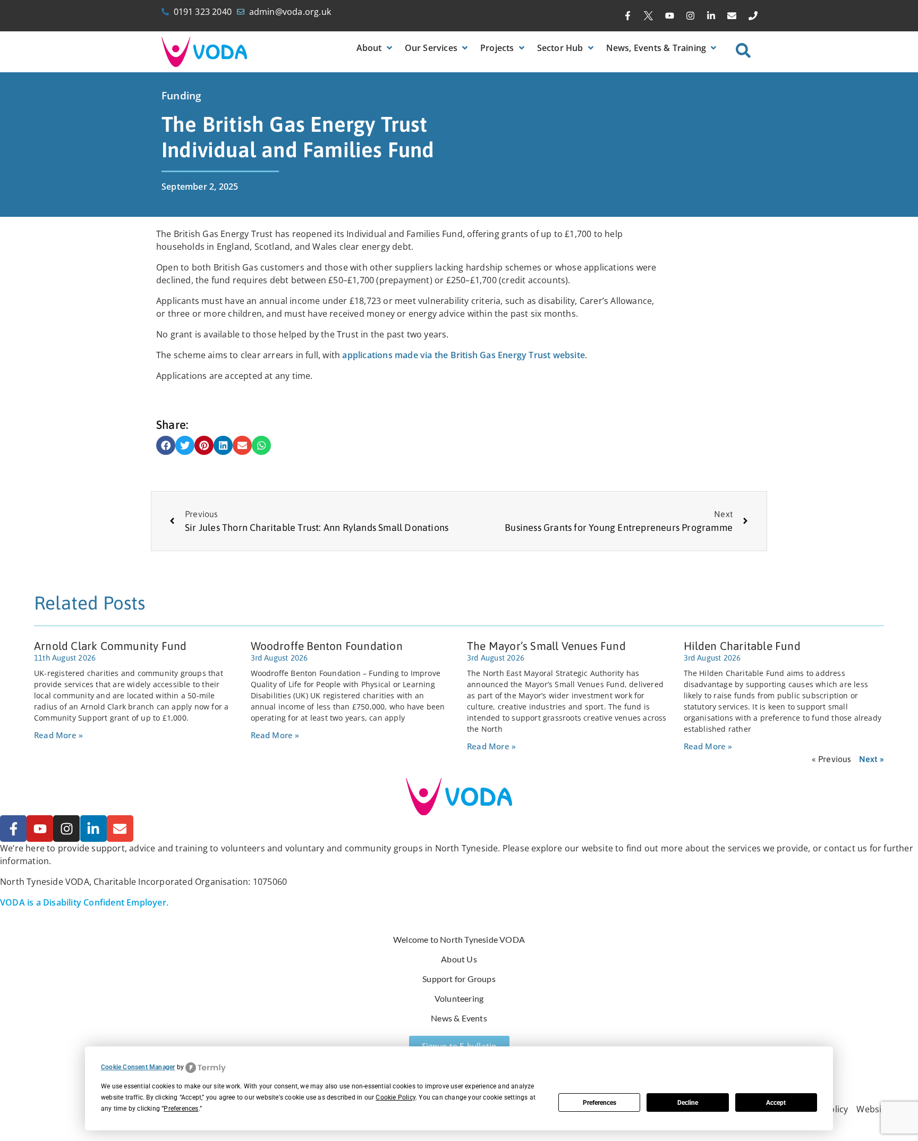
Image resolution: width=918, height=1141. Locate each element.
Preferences (599, 1102)
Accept (776, 1102)
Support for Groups (459, 979)
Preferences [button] (181, 1108)
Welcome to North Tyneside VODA (459, 939)
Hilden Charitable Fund (742, 645)
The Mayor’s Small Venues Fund (546, 645)
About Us (459, 959)
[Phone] (753, 16)
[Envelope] (732, 16)
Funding (181, 96)
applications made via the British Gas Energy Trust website (462, 355)
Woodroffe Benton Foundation (327, 645)
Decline (687, 1102)
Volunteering (459, 998)
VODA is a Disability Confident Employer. (84, 902)
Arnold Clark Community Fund (110, 645)
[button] (375, 48)
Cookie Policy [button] (395, 1097)
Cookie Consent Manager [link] (138, 1067)
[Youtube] (669, 16)
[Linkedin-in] (711, 16)
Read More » (58, 735)
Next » (871, 759)
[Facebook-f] (628, 16)
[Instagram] (690, 16)
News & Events (459, 1018)
